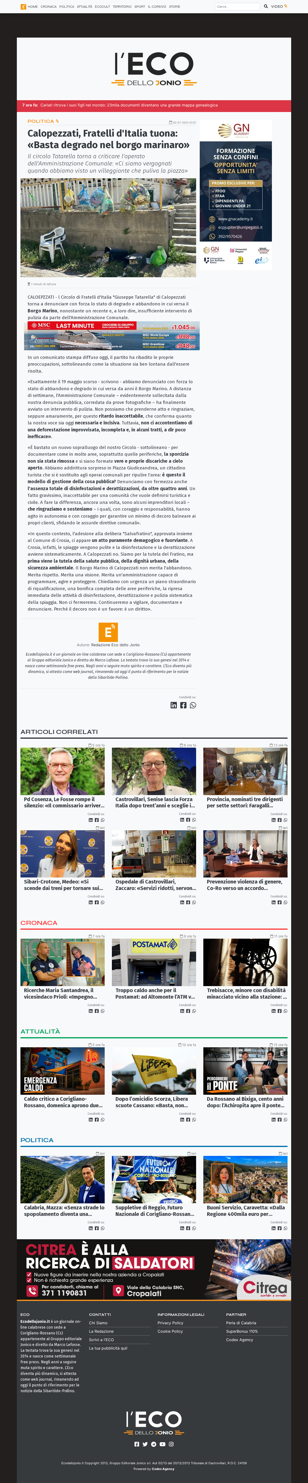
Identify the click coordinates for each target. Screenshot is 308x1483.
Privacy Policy (170, 1322)
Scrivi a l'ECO (101, 1339)
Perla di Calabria (241, 1322)
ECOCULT (102, 7)
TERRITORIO (122, 7)
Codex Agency (239, 1339)
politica (37, 1140)
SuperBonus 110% (242, 1331)
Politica (41, 121)
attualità (40, 1031)
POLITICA (66, 7)
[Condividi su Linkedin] (175, 705)
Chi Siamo (98, 1322)
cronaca (39, 923)
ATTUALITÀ (84, 7)
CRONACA (49, 7)
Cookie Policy (170, 1331)
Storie (174, 7)
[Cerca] (266, 6)
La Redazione (101, 1331)
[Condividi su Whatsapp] (192, 705)
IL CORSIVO (157, 7)
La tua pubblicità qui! (108, 1348)
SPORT (140, 7)
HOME (33, 7)
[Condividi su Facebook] (184, 705)
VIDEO (277, 6)
